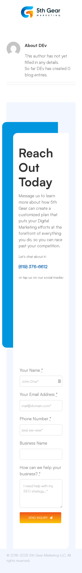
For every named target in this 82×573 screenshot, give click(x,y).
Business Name (33, 443)
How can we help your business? (40, 470)
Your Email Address (39, 394)
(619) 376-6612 (33, 266)
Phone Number (35, 418)
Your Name (31, 370)
